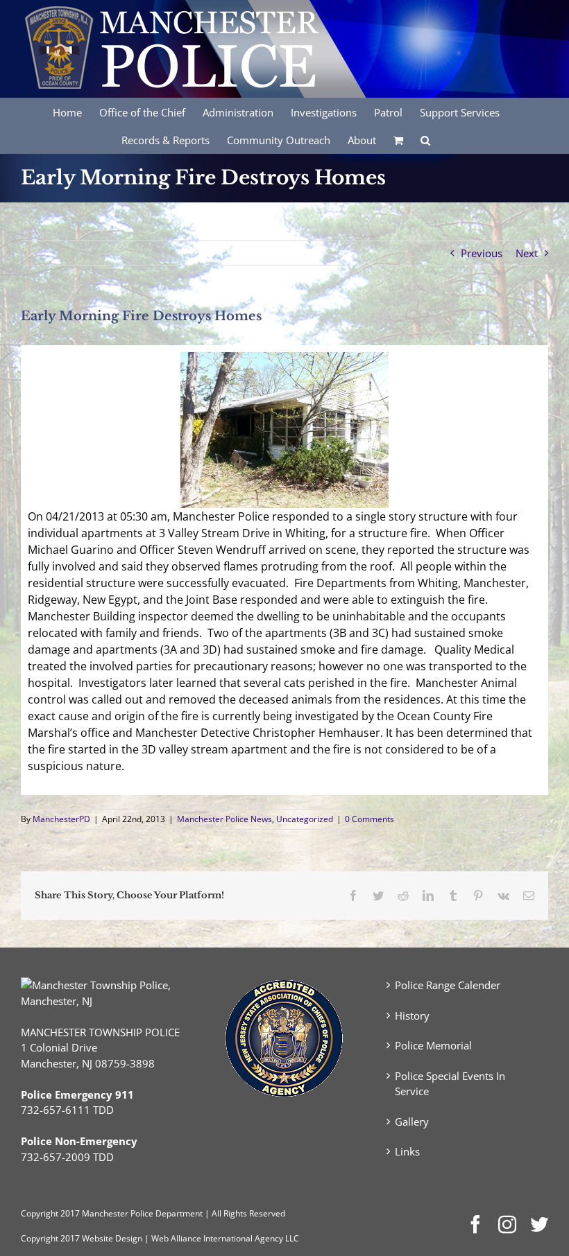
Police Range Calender (447, 985)
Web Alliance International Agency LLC (225, 1238)
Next (527, 253)
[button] (425, 139)
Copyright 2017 (50, 1238)
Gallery (412, 1121)
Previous (481, 253)
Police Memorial (433, 1045)
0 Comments (369, 819)
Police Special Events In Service (450, 1084)
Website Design (112, 1238)
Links (407, 1151)
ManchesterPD (61, 819)
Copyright (39, 1213)
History (412, 1015)
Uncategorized (304, 819)
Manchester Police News (224, 819)
